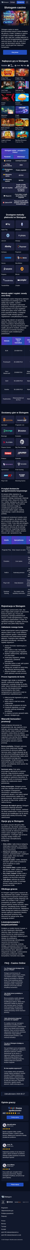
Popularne (4, 65)
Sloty (25, 65)
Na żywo (12, 65)
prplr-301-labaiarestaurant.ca (9, 1232)
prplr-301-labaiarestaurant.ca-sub (11, 1235)
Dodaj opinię (15, 1117)
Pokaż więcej (15, 1184)
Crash (18, 65)
